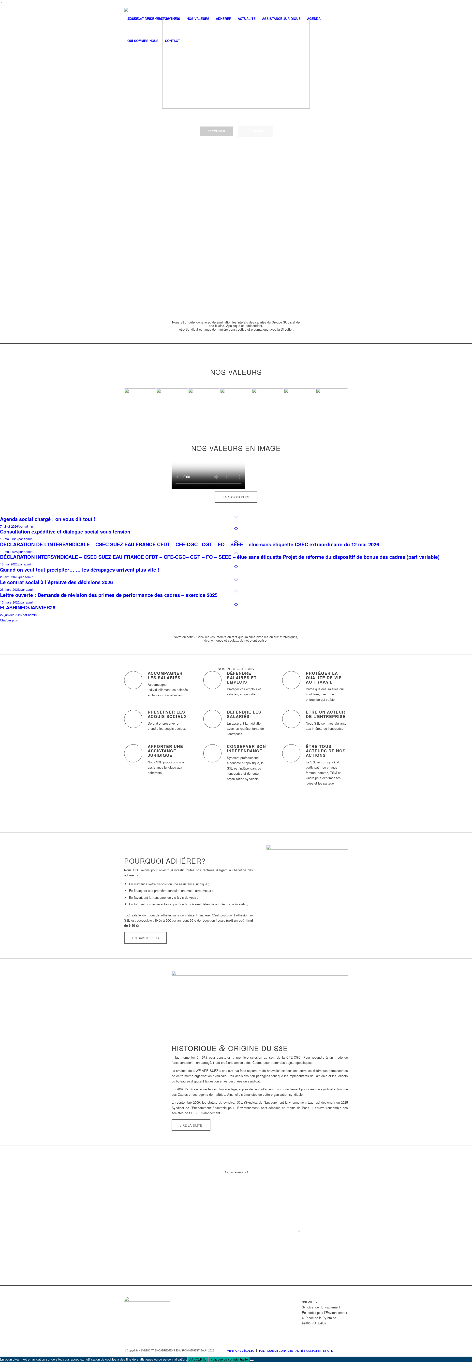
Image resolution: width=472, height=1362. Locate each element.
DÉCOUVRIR (216, 131)
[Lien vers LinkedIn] (344, 3)
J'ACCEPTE (197, 1359)
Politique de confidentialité (229, 1359)
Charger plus (9, 620)
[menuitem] (134, 19)
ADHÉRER (255, 131)
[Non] (252, 1360)
